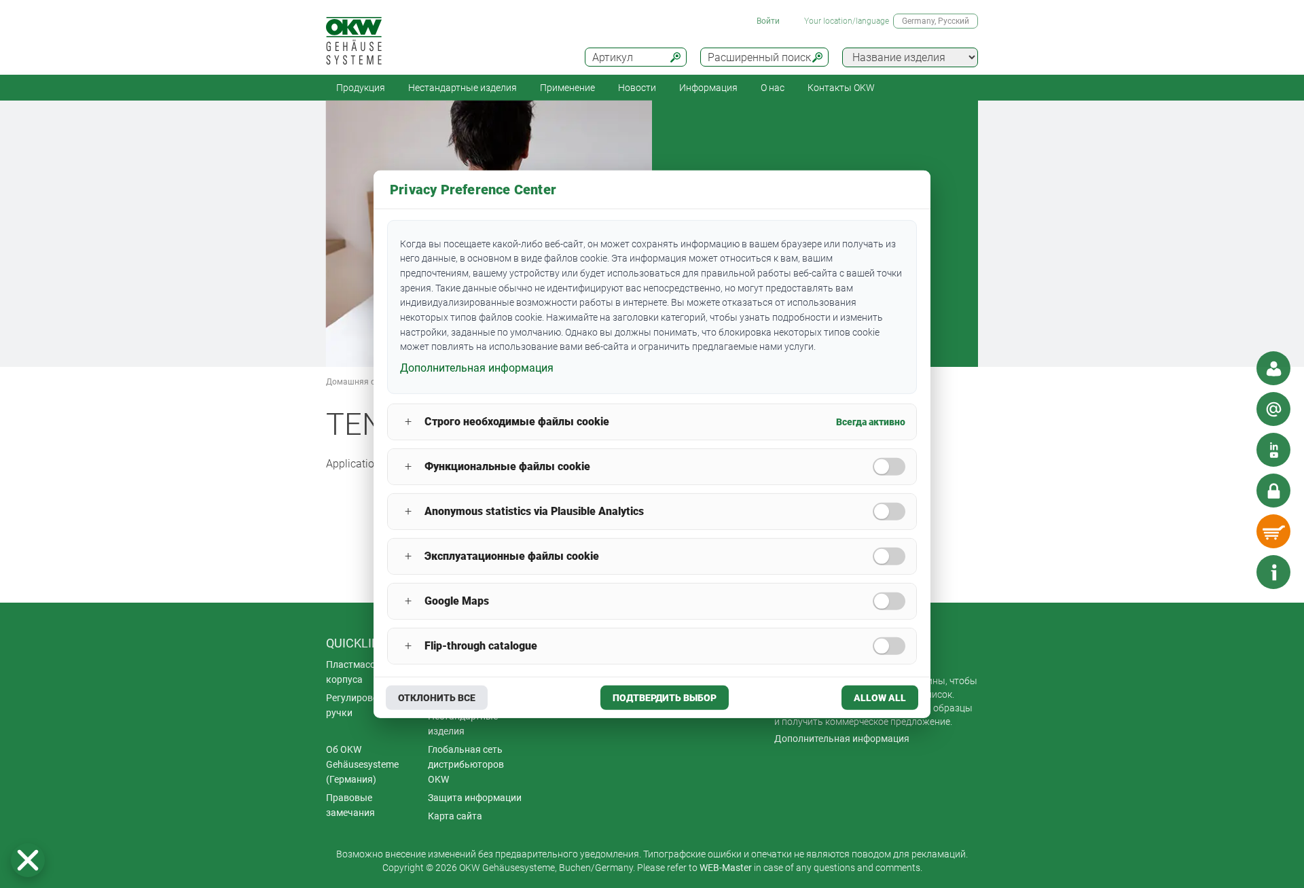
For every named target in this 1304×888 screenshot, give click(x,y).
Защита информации (475, 797)
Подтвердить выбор (665, 697)
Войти (768, 21)
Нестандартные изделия (462, 87)
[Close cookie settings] (28, 860)
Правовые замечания (350, 805)
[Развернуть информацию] (1273, 572)
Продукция (360, 87)
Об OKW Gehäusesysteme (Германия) (362, 764)
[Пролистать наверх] (1233, 572)
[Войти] (1273, 491)
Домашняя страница (367, 382)
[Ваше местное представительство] (1273, 368)
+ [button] (408, 421)
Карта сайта (455, 816)
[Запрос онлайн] (1273, 409)
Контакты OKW (841, 87)
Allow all (880, 697)
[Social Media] (1273, 450)
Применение (567, 87)
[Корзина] (1273, 531)
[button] (28, 860)
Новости (637, 87)
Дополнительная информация (841, 738)
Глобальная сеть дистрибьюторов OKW (466, 764)
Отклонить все (436, 697)
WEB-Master (726, 867)
